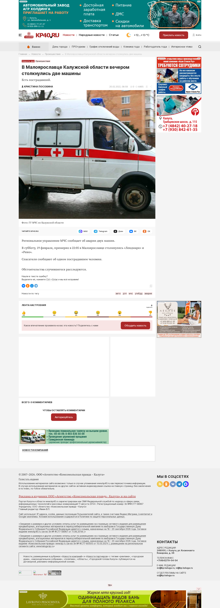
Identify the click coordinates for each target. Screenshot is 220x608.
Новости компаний (35, 450)
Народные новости (92, 34)
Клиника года (131, 46)
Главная (23, 54)
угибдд (138, 293)
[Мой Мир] (32, 286)
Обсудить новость (135, 325)
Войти (198, 35)
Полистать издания (29, 479)
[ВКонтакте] (23, 286)
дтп (125, 293)
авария (148, 293)
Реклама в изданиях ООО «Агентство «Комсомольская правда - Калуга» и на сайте (77, 496)
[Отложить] (147, 86)
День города (59, 46)
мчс (131, 293)
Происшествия (52, 54)
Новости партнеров (97, 556)
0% (24, 315)
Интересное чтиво (181, 46)
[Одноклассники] (27, 286)
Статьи (114, 34)
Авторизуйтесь (64, 417)
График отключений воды (104, 46)
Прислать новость (173, 35)
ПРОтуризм (78, 46)
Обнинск (29, 37)
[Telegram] (36, 286)
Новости (69, 34)
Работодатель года (155, 46)
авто (118, 293)
